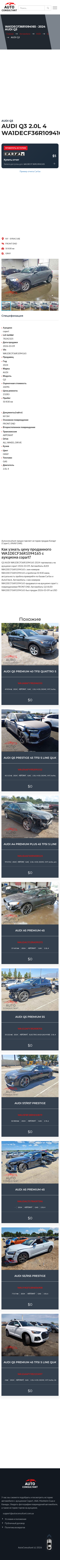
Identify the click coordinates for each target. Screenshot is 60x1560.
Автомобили (25, 34)
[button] (56, 261)
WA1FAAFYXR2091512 (30, 769)
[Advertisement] (30, 82)
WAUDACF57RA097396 (30, 1201)
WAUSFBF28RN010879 (30, 1115)
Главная (10, 34)
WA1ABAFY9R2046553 (30, 683)
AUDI (38, 34)
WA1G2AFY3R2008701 (30, 1028)
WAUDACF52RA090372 (30, 942)
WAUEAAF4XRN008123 (30, 855)
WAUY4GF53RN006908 (30, 1287)
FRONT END (11, 243)
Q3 (48, 34)
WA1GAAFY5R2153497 (30, 1374)
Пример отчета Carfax (30, 171)
